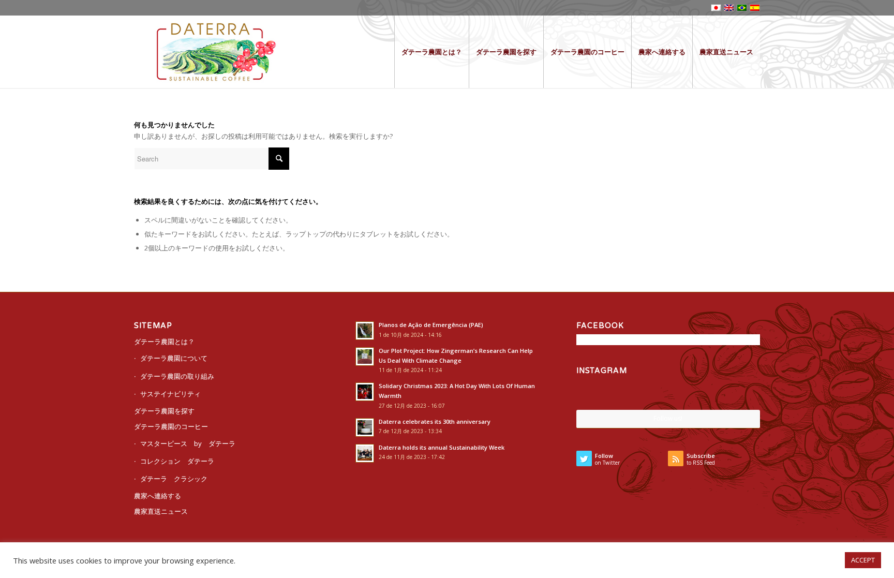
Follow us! (667, 418)
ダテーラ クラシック (173, 478)
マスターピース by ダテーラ (187, 443)
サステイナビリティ (170, 393)
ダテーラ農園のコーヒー (171, 426)
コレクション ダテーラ (177, 461)
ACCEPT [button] (863, 560)
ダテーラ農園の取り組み (177, 376)
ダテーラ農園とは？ (164, 341)
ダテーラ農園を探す (164, 411)
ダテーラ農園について (173, 358)
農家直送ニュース (161, 511)
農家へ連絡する (157, 495)
